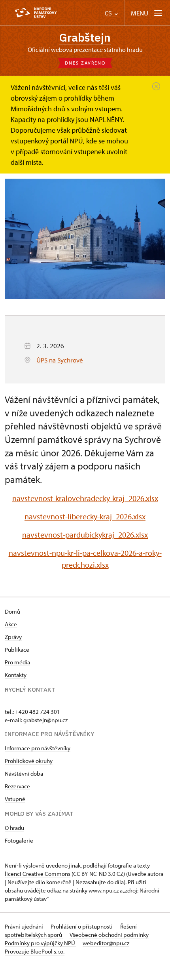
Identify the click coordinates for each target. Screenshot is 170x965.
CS (109, 13)
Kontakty (15, 675)
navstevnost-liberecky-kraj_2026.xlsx (85, 516)
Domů (12, 611)
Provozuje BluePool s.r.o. (34, 951)
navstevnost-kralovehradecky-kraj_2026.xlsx (85, 498)
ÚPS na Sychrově (59, 360)
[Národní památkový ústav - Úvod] (35, 13)
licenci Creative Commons (37, 873)
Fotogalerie (19, 840)
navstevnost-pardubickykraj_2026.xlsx (85, 535)
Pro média (17, 662)
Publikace (17, 649)
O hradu (14, 828)
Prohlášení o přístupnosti (82, 926)
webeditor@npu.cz (106, 943)
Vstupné (15, 799)
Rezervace (17, 786)
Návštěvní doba (24, 773)
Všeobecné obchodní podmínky (109, 934)
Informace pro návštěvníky (37, 748)
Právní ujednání (24, 926)
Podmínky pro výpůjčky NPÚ (40, 943)
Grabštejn (85, 37)
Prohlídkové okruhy (29, 761)
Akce (11, 624)
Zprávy (13, 637)
